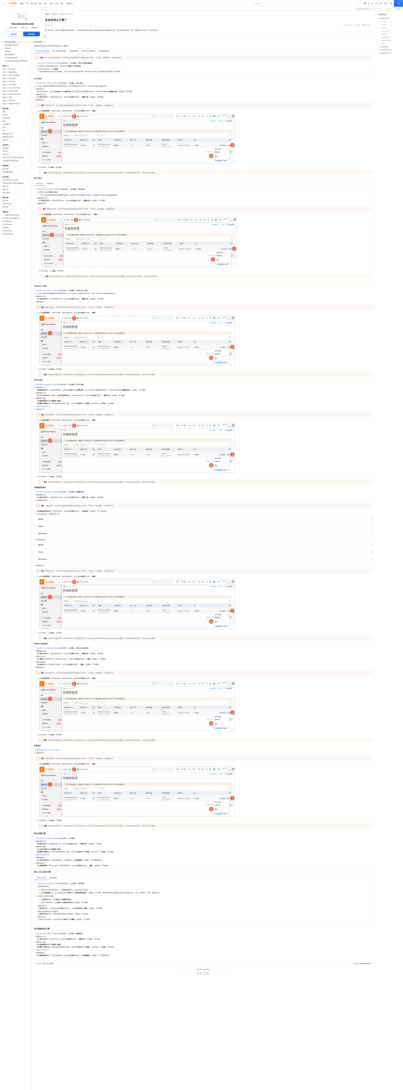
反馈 (207, 973)
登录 (398, 3)
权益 (40, 3)
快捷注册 (13, 34)
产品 (27, 3)
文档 (376, 3)
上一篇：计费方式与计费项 (45, 963)
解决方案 (34, 3)
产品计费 (54, 14)
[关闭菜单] (3, 3)
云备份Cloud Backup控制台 (50, 63)
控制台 (386, 3)
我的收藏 (368, 25)
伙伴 (56, 3)
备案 (380, 3)
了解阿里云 (69, 3)
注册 (391, 3)
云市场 (51, 3)
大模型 (21, 3)
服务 (61, 3)
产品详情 (357, 25)
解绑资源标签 (81, 86)
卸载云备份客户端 (43, 406)
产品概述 (47, 14)
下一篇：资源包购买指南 (362, 963)
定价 (45, 3)
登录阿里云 (31, 34)
